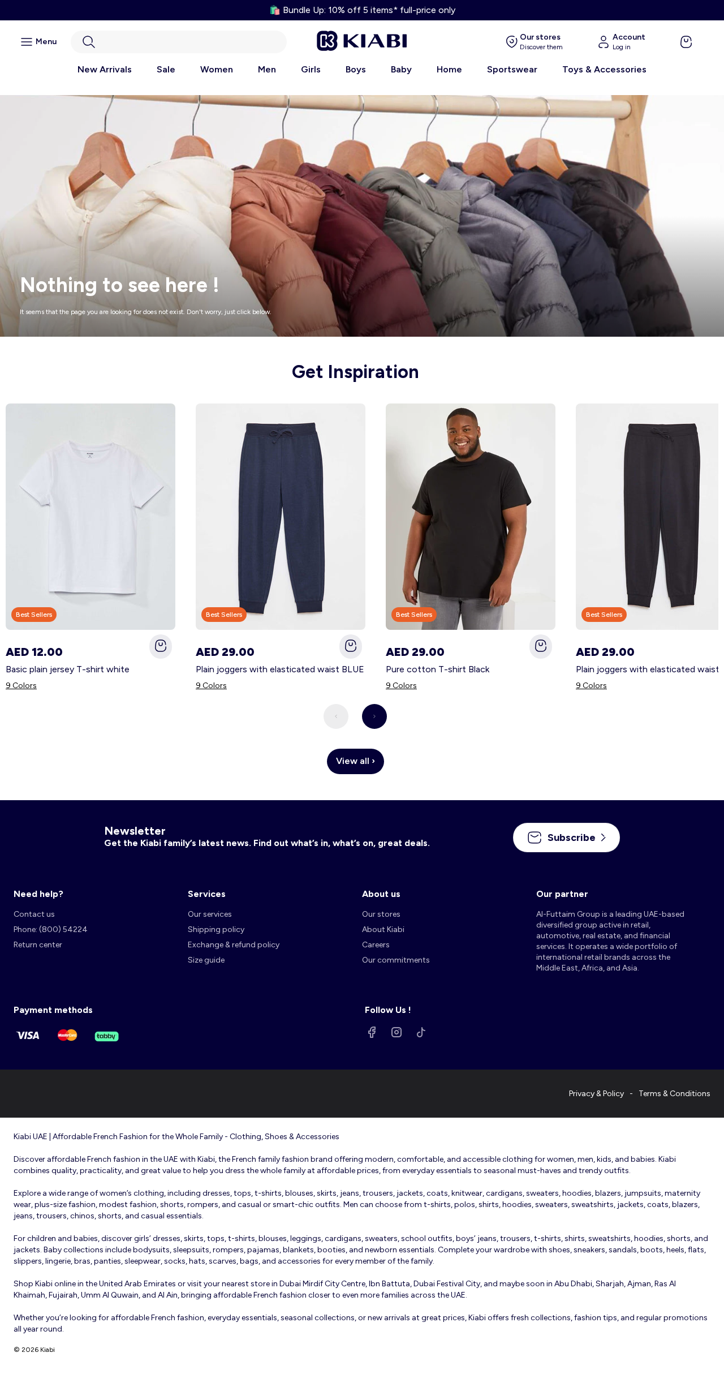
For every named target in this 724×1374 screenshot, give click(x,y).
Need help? (38, 893)
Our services (210, 914)
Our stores (381, 914)
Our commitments (396, 960)
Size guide (206, 960)
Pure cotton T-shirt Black (437, 669)
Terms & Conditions (674, 1093)
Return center (38, 945)
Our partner (562, 893)
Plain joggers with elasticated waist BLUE (280, 669)
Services (207, 893)
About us (381, 893)
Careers (376, 945)
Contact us (34, 914)
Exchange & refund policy (233, 945)
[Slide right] (374, 716)
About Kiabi (383, 929)
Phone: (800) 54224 (51, 929)
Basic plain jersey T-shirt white (68, 669)
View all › (355, 760)
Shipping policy (216, 929)
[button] (179, 42)
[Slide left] (336, 716)
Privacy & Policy (596, 1093)
